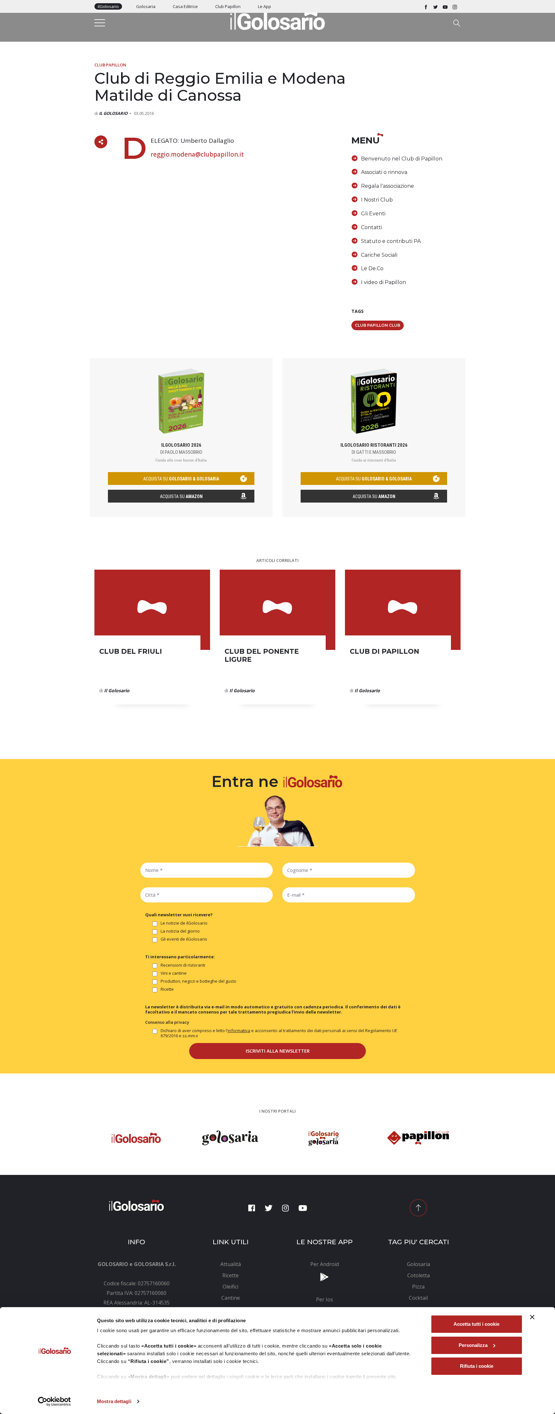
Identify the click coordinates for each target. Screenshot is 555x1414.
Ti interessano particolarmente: (180, 956)
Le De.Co (372, 268)
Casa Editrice (185, 6)
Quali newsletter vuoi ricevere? (179, 914)
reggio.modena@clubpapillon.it (197, 154)
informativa (239, 1030)
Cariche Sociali (379, 255)
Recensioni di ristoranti (183, 965)
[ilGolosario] (277, 19)
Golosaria (145, 6)
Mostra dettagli (114, 1401)
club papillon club (377, 325)
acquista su (181, 478)
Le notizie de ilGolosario (184, 923)
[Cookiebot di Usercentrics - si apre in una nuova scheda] (54, 1401)
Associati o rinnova (384, 172)
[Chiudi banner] (532, 1317)
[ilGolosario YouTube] (445, 6)
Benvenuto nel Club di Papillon (401, 159)
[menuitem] (231, 1264)
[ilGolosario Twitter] (435, 6)
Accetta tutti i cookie (476, 1324)
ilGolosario (108, 6)
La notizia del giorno (180, 931)
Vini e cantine (174, 973)
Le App (264, 6)
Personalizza (473, 1345)
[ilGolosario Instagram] (454, 6)
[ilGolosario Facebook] (425, 6)
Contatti (371, 227)
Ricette (167, 989)
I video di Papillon (383, 282)
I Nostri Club (377, 200)
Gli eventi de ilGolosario (184, 939)
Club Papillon (228, 6)
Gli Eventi (373, 214)
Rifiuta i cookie (476, 1366)
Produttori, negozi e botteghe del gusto (198, 981)
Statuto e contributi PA (391, 241)
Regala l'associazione (387, 186)
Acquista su (181, 496)
